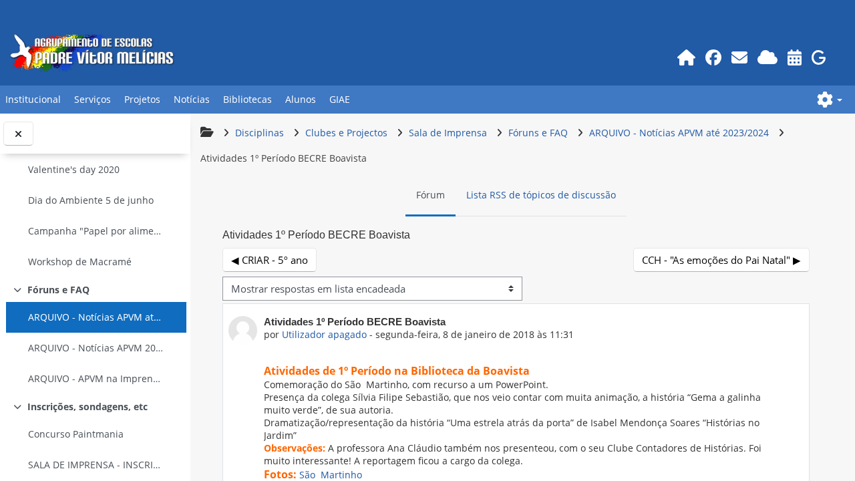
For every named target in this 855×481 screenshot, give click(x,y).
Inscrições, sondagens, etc (87, 406)
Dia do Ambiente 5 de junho (91, 200)
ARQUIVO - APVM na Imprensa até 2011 (96, 378)
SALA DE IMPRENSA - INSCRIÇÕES (96, 464)
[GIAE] (819, 57)
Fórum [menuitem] (430, 194)
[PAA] (795, 57)
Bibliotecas (247, 99)
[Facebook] (714, 57)
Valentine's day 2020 (74, 169)
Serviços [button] (92, 99)
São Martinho (330, 474)
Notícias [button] (192, 99)
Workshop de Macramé (80, 261)
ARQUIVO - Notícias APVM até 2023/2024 (96, 317)
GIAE (339, 99)
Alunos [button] (300, 99)
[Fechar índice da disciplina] (18, 134)
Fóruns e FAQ (58, 289)
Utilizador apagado (324, 334)
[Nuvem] (768, 57)
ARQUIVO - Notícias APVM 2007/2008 (96, 347)
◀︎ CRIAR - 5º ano (269, 260)
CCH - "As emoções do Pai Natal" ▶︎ (721, 260)
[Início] (687, 57)
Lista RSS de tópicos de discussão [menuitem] (541, 194)
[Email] (740, 57)
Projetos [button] (142, 99)
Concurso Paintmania (76, 434)
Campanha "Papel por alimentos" (96, 230)
